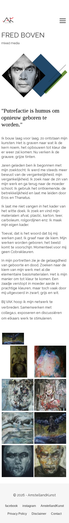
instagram (29, 505)
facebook (11, 505)
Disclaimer (39, 513)
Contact (56, 513)
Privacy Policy (17, 513)
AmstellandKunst (52, 505)
